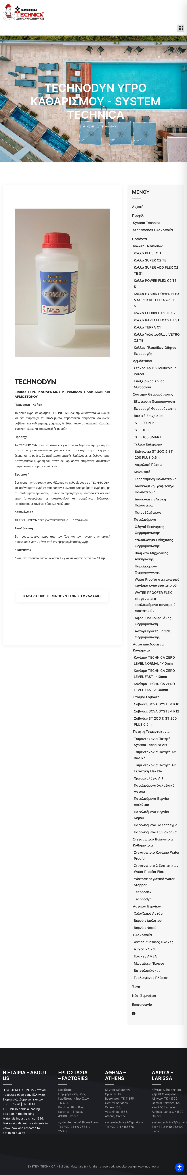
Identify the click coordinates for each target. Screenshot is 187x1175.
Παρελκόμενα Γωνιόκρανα (155, 832)
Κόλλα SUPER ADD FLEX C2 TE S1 (156, 270)
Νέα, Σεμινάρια (144, 996)
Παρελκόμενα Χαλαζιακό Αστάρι (154, 788)
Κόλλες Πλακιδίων (148, 246)
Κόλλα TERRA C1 (147, 327)
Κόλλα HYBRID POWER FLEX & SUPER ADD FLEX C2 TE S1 (156, 300)
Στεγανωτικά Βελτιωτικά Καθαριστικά (153, 842)
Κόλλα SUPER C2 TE (150, 260)
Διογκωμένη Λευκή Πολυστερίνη (150, 502)
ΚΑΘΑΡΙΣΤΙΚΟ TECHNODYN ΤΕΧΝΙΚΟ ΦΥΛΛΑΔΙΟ (62, 596)
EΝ (134, 1014)
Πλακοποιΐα (142, 935)
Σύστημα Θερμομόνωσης (153, 394)
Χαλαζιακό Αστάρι (148, 913)
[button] (180, 28)
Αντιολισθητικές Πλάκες (153, 942)
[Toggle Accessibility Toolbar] (179, 1167)
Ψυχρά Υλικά (144, 949)
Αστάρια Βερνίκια (147, 906)
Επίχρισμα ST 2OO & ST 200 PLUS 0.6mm (154, 454)
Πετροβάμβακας (148, 512)
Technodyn (143, 899)
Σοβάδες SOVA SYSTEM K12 (156, 711)
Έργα (136, 987)
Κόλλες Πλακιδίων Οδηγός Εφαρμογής (155, 351)
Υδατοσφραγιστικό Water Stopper (154, 882)
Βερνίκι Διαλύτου (148, 920)
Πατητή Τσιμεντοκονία (151, 732)
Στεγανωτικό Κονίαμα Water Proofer (157, 855)
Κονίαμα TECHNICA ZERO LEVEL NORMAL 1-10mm (154, 660)
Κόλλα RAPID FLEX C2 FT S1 (156, 320)
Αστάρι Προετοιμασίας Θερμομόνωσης (153, 634)
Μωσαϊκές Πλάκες (149, 963)
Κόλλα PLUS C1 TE (149, 253)
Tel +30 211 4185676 (119, 1126)
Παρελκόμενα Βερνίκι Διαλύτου (151, 802)
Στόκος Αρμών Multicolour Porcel (155, 371)
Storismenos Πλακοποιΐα (153, 230)
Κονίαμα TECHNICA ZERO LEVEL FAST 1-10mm (154, 674)
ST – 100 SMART (148, 437)
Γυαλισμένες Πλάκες (151, 978)
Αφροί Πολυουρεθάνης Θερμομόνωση (153, 621)
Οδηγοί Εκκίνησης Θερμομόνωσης (149, 530)
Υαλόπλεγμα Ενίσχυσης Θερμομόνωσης (154, 543)
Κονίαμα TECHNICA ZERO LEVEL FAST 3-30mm (154, 687)
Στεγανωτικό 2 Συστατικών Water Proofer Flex (156, 869)
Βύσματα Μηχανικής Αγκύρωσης (151, 556)
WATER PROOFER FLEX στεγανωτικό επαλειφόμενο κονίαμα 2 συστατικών (155, 602)
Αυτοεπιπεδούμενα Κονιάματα (148, 647)
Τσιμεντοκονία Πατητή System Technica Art (152, 742)
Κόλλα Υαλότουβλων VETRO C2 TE (157, 337)
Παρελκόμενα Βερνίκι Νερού (151, 815)
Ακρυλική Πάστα (148, 465)
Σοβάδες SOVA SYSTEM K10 (156, 704)
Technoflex (143, 892)
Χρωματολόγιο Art (148, 778)
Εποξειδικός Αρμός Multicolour (149, 384)
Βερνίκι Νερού (145, 928)
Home (91, 126)
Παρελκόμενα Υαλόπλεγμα (156, 825)
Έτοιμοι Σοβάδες (146, 697)
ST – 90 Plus (144, 423)
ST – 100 (142, 430)
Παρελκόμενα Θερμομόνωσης (147, 569)
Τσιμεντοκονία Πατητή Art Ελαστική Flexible (155, 768)
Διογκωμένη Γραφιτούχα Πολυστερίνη (154, 489)
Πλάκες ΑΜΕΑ (145, 956)
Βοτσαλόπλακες (147, 970)
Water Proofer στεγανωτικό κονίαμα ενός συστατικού (157, 582)
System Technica (146, 223)
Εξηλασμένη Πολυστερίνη (156, 479)
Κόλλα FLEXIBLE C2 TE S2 (154, 313)
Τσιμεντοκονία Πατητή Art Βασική (155, 755)
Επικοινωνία (142, 1005)
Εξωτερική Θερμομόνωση (154, 401)
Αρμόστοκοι (142, 361)
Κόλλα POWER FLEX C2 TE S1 (155, 284)
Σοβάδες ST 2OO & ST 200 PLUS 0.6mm (155, 721)
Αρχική (137, 207)
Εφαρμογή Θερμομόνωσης (155, 409)
